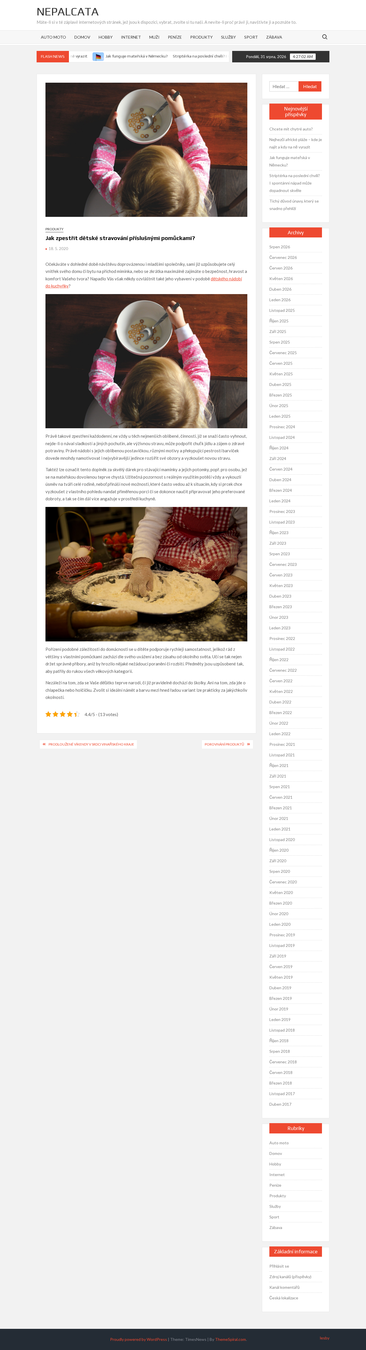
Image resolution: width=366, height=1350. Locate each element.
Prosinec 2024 (282, 426)
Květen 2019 (281, 977)
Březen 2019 (280, 998)
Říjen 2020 (279, 850)
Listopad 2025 (282, 310)
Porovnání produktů (224, 744)
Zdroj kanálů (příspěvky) (290, 1276)
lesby (324, 1337)
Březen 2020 (280, 903)
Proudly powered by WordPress (138, 1339)
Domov (82, 37)
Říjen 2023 (279, 532)
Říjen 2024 (279, 447)
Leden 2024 (280, 500)
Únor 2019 (278, 1008)
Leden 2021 (280, 828)
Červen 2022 (281, 680)
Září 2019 (277, 955)
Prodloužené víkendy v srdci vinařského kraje (91, 744)
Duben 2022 (280, 701)
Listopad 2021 (282, 754)
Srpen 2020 (279, 871)
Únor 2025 (278, 405)
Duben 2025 (280, 384)
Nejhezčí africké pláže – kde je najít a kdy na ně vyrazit (295, 143)
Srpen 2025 (279, 342)
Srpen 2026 (279, 246)
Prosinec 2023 (282, 511)
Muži (154, 37)
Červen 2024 (281, 469)
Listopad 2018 (282, 1030)
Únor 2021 (278, 818)
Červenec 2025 (283, 352)
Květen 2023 (281, 585)
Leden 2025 (280, 416)
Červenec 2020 (283, 881)
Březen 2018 (280, 1083)
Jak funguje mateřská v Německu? (120, 56)
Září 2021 (277, 776)
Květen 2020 (281, 892)
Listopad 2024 (282, 437)
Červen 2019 (281, 966)
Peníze (175, 37)
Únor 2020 (278, 913)
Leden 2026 (280, 299)
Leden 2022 (280, 733)
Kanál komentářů (284, 1287)
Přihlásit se (279, 1266)
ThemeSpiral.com (230, 1339)
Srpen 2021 (279, 786)
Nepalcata (68, 11)
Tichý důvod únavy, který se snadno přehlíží (294, 205)
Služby (228, 37)
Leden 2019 (280, 1019)
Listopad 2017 (282, 1093)
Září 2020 (277, 860)
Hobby (106, 37)
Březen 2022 (280, 712)
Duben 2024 (280, 479)
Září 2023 (277, 543)
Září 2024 (277, 458)
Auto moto (53, 37)
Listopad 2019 (282, 945)
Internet (131, 37)
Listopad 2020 (282, 839)
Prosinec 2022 (282, 638)
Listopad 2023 (282, 522)
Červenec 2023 (283, 564)
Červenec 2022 (283, 670)
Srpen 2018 (279, 1051)
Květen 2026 (281, 278)
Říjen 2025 (279, 320)
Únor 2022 (278, 723)
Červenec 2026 (283, 257)
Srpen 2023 (279, 553)
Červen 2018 (281, 1072)
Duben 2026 (280, 289)
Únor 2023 (278, 617)
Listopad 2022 (282, 649)
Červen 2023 (281, 574)
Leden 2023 (280, 627)
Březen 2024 (280, 490)
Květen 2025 (281, 373)
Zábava (274, 37)
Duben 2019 (280, 987)
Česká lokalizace (283, 1297)
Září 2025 (277, 331)
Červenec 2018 (283, 1061)
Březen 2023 (280, 606)
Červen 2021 (281, 797)
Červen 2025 (281, 363)
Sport (251, 37)
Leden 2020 (280, 924)
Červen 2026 (281, 267)
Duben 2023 (280, 596)
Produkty (201, 37)
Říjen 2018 (279, 1040)
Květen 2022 (281, 691)
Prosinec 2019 (282, 934)
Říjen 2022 (279, 659)
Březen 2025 (280, 394)
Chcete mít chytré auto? (291, 128)
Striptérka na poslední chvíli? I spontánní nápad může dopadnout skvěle (222, 56)
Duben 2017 (280, 1104)
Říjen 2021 (279, 765)
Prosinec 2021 (282, 744)
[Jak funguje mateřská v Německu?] (82, 55)
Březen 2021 (280, 807)
